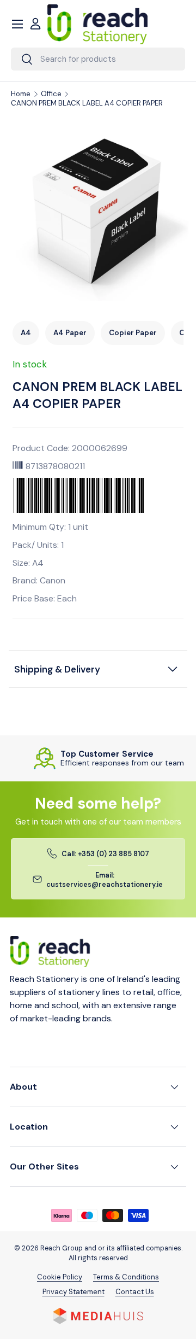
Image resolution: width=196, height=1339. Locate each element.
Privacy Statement (73, 1291)
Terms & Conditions (126, 1277)
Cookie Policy (59, 1277)
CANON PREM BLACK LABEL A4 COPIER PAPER (87, 103)
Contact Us (134, 1291)
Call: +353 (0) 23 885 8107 (105, 854)
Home (20, 94)
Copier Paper (133, 332)
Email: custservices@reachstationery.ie (104, 880)
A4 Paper (70, 332)
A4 (26, 332)
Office (51, 94)
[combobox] (98, 59)
